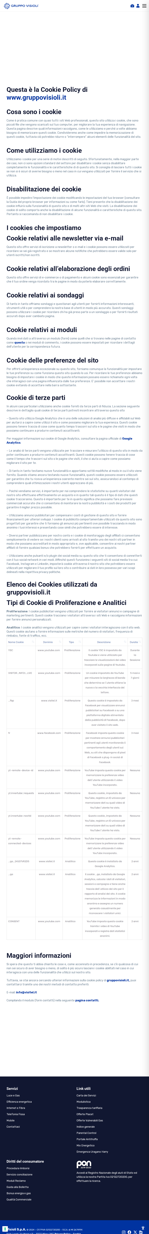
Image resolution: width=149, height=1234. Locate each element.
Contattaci (13, 1126)
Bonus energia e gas (19, 1193)
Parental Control (86, 1133)
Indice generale (86, 1126)
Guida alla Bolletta (18, 1187)
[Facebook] (129, 1232)
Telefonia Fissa (16, 1114)
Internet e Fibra (16, 1108)
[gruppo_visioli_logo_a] (21, 5)
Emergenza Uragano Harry (92, 1151)
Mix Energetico (86, 1145)
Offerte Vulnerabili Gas (90, 1120)
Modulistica (84, 1101)
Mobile (11, 1120)
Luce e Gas (13, 1095)
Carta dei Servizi (86, 1095)
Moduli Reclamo (16, 1180)
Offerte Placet (85, 1114)
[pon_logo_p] (110, 1164)
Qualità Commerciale (19, 1199)
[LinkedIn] (140, 1232)
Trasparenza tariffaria (89, 1108)
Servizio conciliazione (20, 1174)
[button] (144, 6)
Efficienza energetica (19, 1101)
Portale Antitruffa (87, 1139)
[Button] (132, 6)
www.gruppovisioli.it (36, 97)
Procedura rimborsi (18, 1168)
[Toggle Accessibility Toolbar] (143, 1228)
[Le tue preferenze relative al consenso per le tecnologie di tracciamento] (5, 1229)
